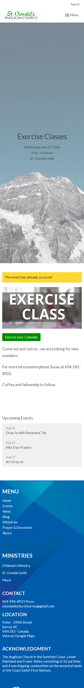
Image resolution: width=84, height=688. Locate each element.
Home (6, 500)
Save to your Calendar (21, 337)
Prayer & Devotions (17, 527)
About (7, 533)
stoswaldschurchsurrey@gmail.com (28, 606)
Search (75, 4)
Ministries (10, 522)
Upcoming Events (17, 417)
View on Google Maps (18, 636)
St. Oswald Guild (14, 573)
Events (7, 506)
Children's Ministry (16, 566)
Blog (6, 517)
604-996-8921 (13, 601)
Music (6, 580)
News (6, 511)
